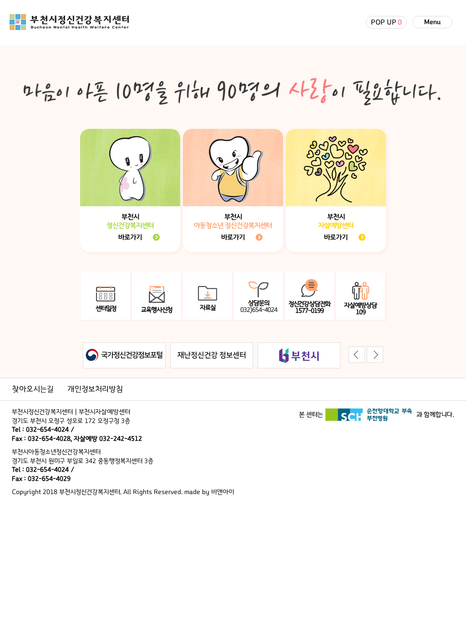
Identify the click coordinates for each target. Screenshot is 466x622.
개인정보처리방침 (95, 389)
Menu (432, 22)
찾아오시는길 (33, 389)
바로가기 (130, 237)
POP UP (386, 22)
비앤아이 (222, 492)
